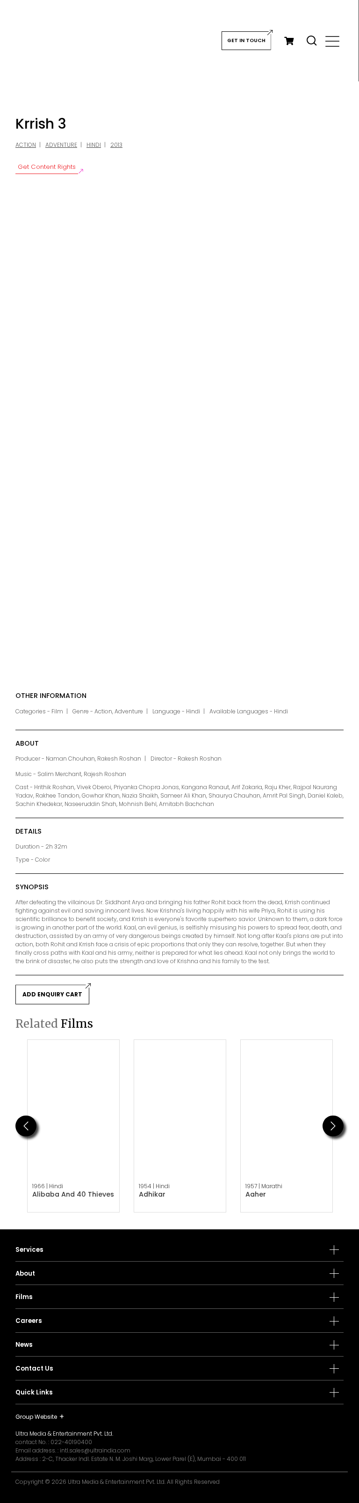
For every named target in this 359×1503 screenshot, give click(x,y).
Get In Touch (246, 40)
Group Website (36, 1417)
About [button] (25, 1274)
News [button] (24, 1345)
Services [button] (29, 1250)
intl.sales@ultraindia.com (95, 1450)
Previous (25, 1126)
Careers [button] (28, 1321)
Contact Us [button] (34, 1368)
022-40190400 (71, 1442)
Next (333, 1126)
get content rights (47, 166)
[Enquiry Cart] (289, 40)
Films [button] (24, 1297)
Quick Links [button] (34, 1392)
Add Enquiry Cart (52, 994)
